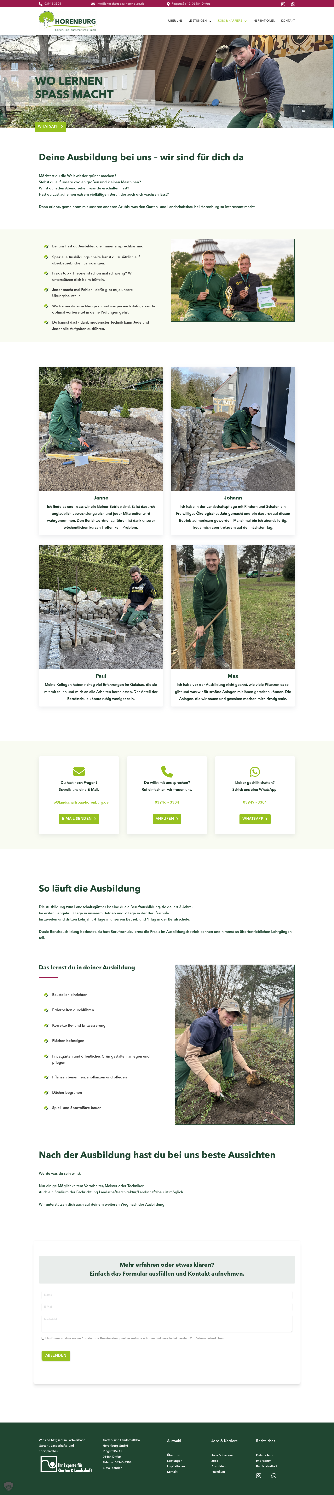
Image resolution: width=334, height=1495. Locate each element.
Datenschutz (264, 1455)
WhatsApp (48, 127)
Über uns (175, 21)
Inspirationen (264, 21)
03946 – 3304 (167, 803)
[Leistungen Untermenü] (210, 21)
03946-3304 (52, 4)
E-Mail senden (77, 819)
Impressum (264, 1461)
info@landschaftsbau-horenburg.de (121, 4)
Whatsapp (252, 819)
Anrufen (165, 819)
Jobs (214, 1461)
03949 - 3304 (255, 803)
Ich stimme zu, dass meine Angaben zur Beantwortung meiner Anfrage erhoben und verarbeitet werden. (135, 1338)
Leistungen (197, 21)
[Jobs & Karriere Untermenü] (245, 21)
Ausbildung (219, 1466)
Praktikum (218, 1472)
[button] (8, 1486)
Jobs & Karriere (229, 21)
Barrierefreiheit (266, 1466)
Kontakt (288, 21)
